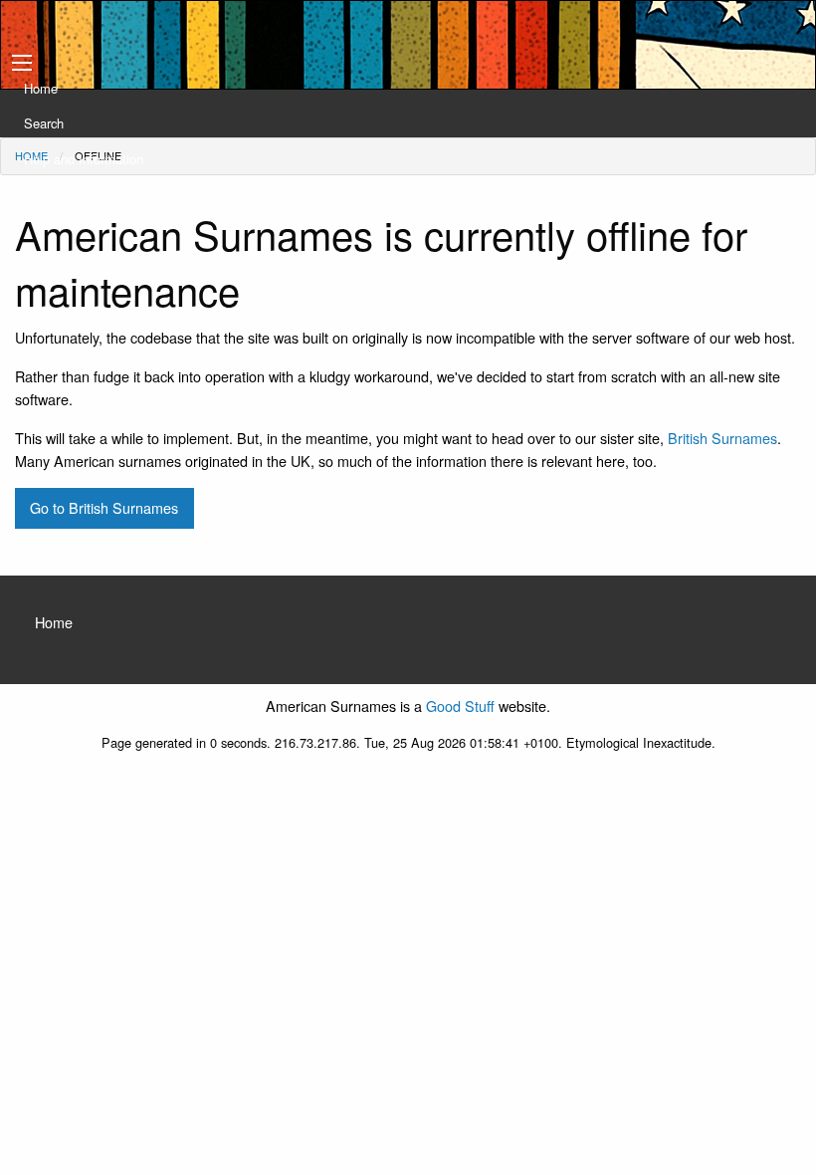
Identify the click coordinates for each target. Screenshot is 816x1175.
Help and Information (83, 158)
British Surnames (722, 437)
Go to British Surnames (104, 507)
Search (44, 123)
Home (41, 88)
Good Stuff (460, 705)
